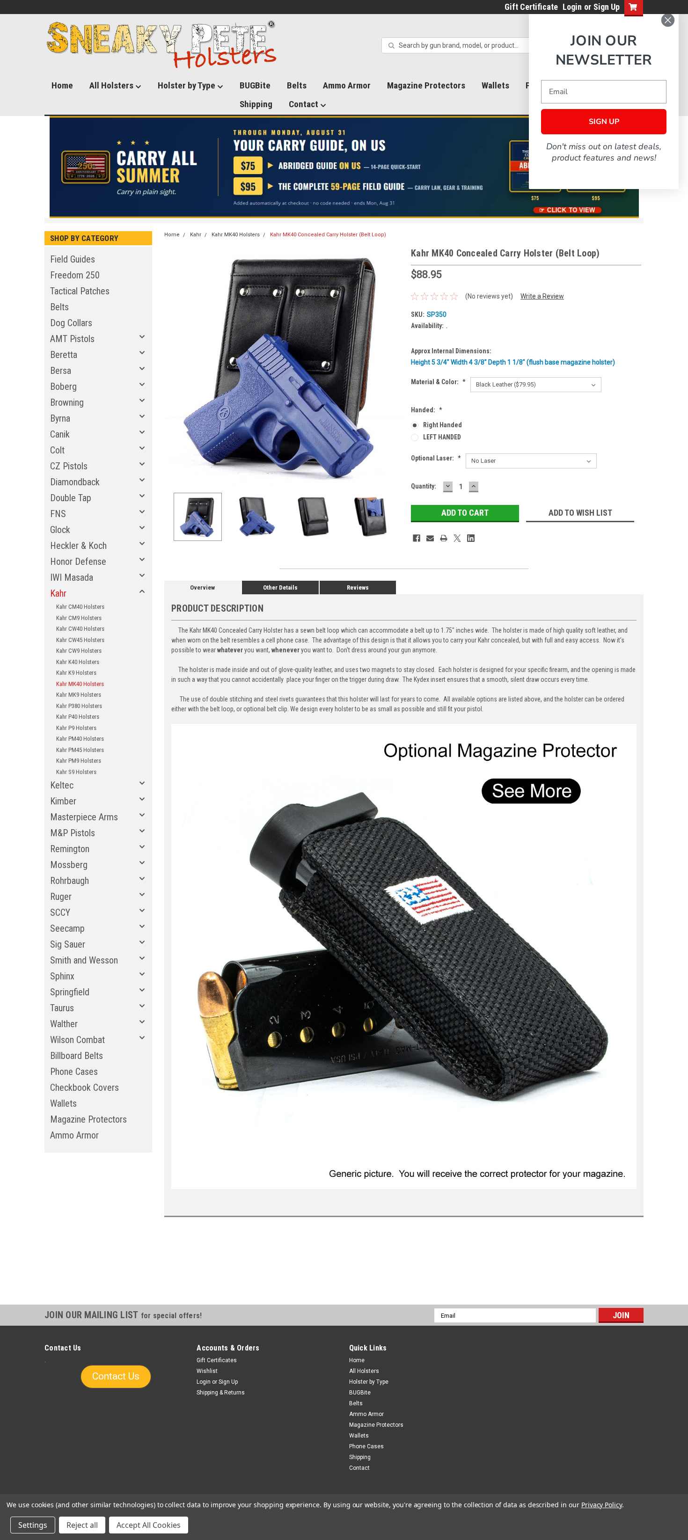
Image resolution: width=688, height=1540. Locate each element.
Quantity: (423, 486)
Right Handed (442, 425)
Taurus (62, 1008)
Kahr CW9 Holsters (79, 650)
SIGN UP (604, 122)
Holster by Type (187, 85)
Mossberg (69, 864)
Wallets (495, 85)
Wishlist (207, 1371)
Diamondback (75, 482)
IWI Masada (71, 577)
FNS (58, 513)
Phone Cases (74, 1071)
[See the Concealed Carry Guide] (344, 167)
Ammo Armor (347, 85)
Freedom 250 (75, 275)
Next (394, 365)
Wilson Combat (77, 1039)
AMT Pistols (72, 338)
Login (572, 7)
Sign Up (606, 7)
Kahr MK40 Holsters (80, 683)
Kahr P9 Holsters (76, 727)
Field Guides (72, 259)
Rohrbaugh (69, 880)
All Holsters (112, 85)
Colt (57, 450)
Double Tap (70, 498)
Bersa (60, 370)
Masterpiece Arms (84, 817)
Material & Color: (438, 382)
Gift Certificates (217, 1360)
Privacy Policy (601, 1504)
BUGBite (255, 85)
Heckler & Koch (78, 545)
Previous (173, 365)
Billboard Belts (76, 1055)
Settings (32, 1525)
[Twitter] (457, 538)
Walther (64, 1023)
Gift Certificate (531, 7)
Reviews (358, 587)
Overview (202, 587)
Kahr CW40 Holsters (80, 628)
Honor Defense (78, 561)
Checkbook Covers (84, 1087)
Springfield (69, 992)
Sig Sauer (67, 944)
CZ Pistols (69, 466)
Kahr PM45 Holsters (80, 749)
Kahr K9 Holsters (76, 672)
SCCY (60, 912)
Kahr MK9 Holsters (78, 694)
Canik (60, 434)
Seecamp (67, 928)
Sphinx (62, 976)
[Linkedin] (471, 538)
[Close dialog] (668, 20)
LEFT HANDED (442, 437)
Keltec (61, 785)
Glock (60, 529)
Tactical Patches (80, 291)
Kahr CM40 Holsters (80, 606)
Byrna (60, 418)
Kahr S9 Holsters (76, 771)
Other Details (280, 587)
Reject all (82, 1525)
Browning (67, 402)
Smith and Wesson (84, 960)
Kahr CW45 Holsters (80, 639)
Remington (69, 848)
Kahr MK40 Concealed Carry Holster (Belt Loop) (328, 235)
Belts (297, 85)
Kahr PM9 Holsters (78, 760)
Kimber (63, 801)
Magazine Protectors (426, 85)
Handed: (426, 410)
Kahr (58, 593)
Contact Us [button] (115, 1376)
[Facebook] (416, 538)
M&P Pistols (72, 833)
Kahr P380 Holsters (79, 705)
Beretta (63, 354)
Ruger (61, 896)
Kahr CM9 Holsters (79, 617)
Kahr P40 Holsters (77, 716)
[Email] (430, 538)
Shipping (256, 104)
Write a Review (542, 296)
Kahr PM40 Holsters (80, 738)
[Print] (443, 538)
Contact (304, 104)
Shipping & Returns (221, 1392)
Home (62, 85)
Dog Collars (71, 322)
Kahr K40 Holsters (77, 661)
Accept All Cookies (149, 1525)
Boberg (63, 386)
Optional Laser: (436, 458)
